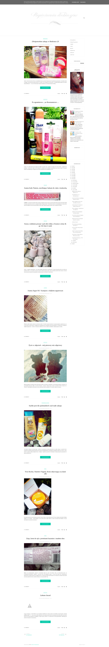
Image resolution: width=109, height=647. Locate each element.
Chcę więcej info (75, 2)
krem (45, 523)
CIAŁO (71, 46)
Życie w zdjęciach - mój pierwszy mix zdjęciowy (45, 375)
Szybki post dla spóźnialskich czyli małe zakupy (45, 460)
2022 (72, 166)
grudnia (73, 180)
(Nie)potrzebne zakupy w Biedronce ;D (45, 41)
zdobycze (45, 99)
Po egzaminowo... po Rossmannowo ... (45, 102)
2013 (72, 243)
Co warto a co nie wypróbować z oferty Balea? (78, 133)
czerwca (74, 189)
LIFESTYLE (72, 54)
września (74, 184)
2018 (72, 172)
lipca (73, 188)
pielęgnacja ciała (45, 457)
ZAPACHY (72, 52)
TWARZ (71, 44)
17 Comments (26, 584)
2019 (72, 170)
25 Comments (26, 93)
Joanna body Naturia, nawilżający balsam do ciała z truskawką (45, 188)
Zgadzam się (82, 2)
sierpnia (73, 186)
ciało (45, 590)
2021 (72, 167)
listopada (74, 181)
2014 (72, 178)
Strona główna (72, 39)
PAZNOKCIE (72, 50)
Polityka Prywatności (74, 42)
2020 (72, 169)
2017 (72, 174)
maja (73, 240)
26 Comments (26, 366)
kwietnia (74, 242)
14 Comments (26, 301)
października (74, 183)
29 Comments (26, 179)
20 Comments (26, 451)
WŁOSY (71, 48)
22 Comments (26, 517)
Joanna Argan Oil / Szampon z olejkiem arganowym (45, 310)
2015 (72, 177)
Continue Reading (45, 87)
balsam (45, 185)
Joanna (45, 307)
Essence (45, 249)
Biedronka (45, 38)
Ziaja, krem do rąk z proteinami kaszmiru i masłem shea (45, 593)
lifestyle (45, 372)
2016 (72, 175)
